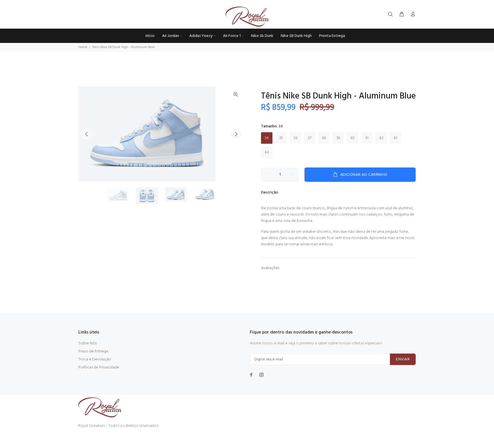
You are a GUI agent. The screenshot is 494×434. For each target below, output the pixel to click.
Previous (86, 134)
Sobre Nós (87, 343)
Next (235, 134)
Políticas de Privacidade (98, 367)
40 (352, 138)
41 (366, 138)
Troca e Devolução (94, 359)
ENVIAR (403, 359)
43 (395, 138)
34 (267, 138)
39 (338, 138)
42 (381, 138)
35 (281, 138)
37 (309, 138)
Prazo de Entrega (93, 351)
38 (324, 138)
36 (295, 138)
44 (266, 152)
